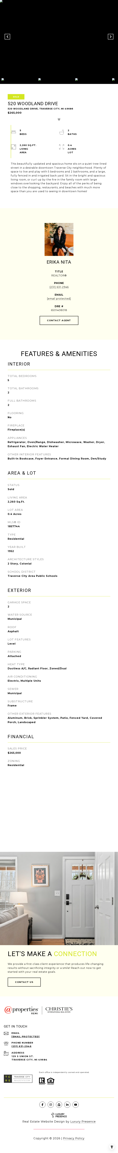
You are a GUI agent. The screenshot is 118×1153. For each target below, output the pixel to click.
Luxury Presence (83, 1121)
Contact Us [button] (24, 982)
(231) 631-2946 (59, 287)
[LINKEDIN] (67, 1105)
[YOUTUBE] (76, 1105)
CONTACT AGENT (59, 320)
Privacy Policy (74, 1138)
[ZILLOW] (59, 1105)
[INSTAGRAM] (51, 1105)
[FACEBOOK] (42, 1105)
